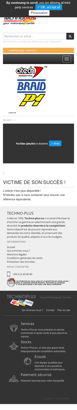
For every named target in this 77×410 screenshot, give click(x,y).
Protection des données (21, 262)
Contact (50, 310)
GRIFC (66, 398)
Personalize (39, 13)
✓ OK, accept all (48, 7)
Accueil (7, 119)
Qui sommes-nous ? (18, 250)
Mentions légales (17, 254)
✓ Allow (55, 143)
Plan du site (63, 310)
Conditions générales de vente (24, 258)
